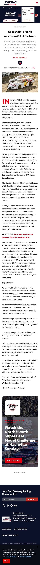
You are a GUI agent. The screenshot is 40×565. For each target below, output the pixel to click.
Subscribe (6, 529)
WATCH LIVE (13, 460)
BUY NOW (27, 20)
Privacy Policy (11, 556)
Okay (6, 561)
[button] (36, 15)
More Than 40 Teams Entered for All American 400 (17, 236)
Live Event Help (20, 529)
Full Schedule (10, 21)
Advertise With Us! (10, 535)
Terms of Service (25, 556)
